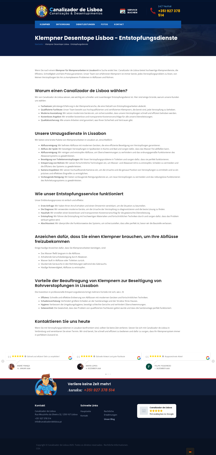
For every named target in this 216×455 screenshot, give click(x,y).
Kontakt (119, 24)
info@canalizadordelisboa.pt (48, 421)
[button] (156, 411)
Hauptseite (85, 411)
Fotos (104, 24)
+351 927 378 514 (99, 390)
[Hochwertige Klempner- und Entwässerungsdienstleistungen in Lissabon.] (77, 11)
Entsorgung (63, 24)
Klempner (45, 24)
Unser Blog (109, 419)
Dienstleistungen (85, 24)
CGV (38, 448)
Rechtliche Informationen (116, 445)
